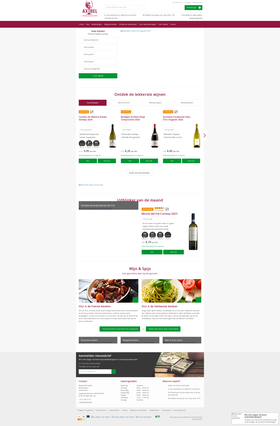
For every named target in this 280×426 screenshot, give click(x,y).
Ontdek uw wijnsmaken (128, 24)
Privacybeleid (166, 410)
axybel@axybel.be (85, 402)
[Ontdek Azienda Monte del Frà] (108, 209)
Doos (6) (107, 161)
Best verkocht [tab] (124, 102)
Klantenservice (197, 2)
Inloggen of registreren (86, 410)
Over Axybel (163, 24)
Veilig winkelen (114, 410)
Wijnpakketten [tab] (187, 102)
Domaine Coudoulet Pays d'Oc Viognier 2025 (176, 118)
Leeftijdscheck (154, 410)
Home (81, 24)
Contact (173, 24)
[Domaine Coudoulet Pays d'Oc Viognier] (196, 135)
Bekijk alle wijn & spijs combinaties (163, 329)
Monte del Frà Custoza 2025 (160, 213)
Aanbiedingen (97, 24)
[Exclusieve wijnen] (98, 342)
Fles (87, 161)
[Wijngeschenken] (140, 342)
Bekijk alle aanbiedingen (139, 173)
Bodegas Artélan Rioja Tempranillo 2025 (133, 118)
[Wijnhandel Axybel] (90, 9)
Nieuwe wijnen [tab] (155, 102)
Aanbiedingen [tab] (93, 102)
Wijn (87, 24)
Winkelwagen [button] (193, 7)
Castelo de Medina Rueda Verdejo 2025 (93, 118)
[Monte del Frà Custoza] (193, 231)
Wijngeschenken (110, 24)
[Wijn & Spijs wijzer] (182, 342)
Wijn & (95, 306)
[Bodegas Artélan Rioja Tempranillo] (154, 135)
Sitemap (125, 410)
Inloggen (188, 2)
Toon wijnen (98, 76)
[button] (82, 143)
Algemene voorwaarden (138, 410)
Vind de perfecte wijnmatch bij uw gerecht (120, 329)
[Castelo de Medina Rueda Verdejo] (112, 135)
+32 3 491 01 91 (177, 2)
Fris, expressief (85, 130)
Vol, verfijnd (127, 130)
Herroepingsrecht (180, 410)
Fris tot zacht (169, 130)
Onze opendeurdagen (147, 24)
